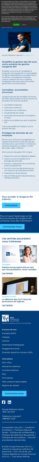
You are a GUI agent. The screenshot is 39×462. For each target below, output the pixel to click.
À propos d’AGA (9, 333)
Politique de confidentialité (22, 432)
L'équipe (6, 337)
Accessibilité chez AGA (12, 427)
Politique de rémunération (14, 437)
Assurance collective (11, 366)
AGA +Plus (7, 363)
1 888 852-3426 (8, 419)
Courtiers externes (10, 370)
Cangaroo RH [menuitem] (28, 55)
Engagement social (11, 349)
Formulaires (7, 378)
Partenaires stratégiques (13, 345)
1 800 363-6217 (8, 412)
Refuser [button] (24, 24)
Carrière (5, 341)
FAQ (4, 374)
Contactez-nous (12, 226)
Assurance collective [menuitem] (15, 55)
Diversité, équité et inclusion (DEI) (17, 352)
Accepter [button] (16, 24)
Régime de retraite (10, 385)
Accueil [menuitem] (4, 55)
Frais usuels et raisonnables (14, 382)
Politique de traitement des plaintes (18, 435)
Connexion (11, 205)
